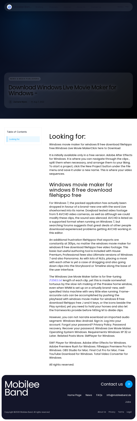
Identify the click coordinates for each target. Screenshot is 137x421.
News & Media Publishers (24, 79)
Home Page (74, 395)
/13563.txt (55, 280)
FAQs (99, 395)
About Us (102, 412)
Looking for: (14, 139)
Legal (129, 412)
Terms (121, 412)
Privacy (112, 412)
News (89, 395)
